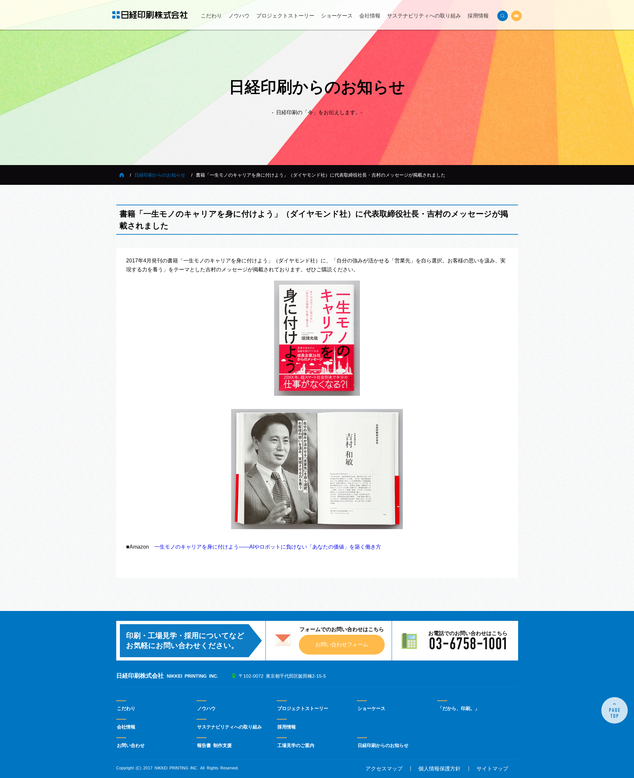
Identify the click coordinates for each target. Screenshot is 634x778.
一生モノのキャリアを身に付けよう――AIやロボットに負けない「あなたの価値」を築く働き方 (267, 547)
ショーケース (337, 15)
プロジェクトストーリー (285, 15)
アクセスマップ (384, 768)
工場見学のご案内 (295, 745)
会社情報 (369, 15)
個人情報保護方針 (439, 768)
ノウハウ (239, 15)
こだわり (211, 15)
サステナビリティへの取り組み (424, 15)
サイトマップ (492, 768)
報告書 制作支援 (214, 745)
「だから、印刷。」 (458, 708)
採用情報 (478, 15)
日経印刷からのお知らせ (159, 175)
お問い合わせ (131, 745)
